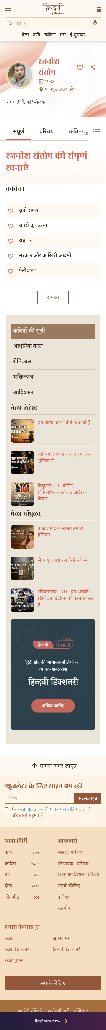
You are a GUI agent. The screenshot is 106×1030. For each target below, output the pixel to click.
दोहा (22, 886)
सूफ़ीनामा (61, 939)
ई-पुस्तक (77, 34)
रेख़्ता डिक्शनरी (18, 950)
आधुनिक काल (28, 346)
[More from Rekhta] (99, 9)
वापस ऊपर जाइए (58, 767)
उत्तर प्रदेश (68, 89)
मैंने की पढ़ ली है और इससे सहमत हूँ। (51, 813)
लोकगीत (22, 897)
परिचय (46, 132)
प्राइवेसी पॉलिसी (30, 1010)
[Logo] (53, 9)
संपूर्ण (18, 132)
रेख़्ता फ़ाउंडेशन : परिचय (78, 875)
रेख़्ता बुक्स (14, 961)
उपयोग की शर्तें (58, 1010)
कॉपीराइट (80, 1010)
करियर (63, 897)
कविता (78, 132)
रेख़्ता (9, 939)
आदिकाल (23, 392)
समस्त (53, 297)
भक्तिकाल (23, 377)
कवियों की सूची (29, 331)
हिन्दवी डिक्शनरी (67, 950)
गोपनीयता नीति (62, 810)
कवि (36, 34)
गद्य (63, 34)
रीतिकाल (22, 362)
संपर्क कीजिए (69, 886)
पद (22, 875)
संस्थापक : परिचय (73, 864)
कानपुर (51, 89)
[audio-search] (95, 23)
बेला (25, 34)
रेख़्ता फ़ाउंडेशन (30, 810)
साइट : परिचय (70, 853)
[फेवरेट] (80, 67)
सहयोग (64, 908)
